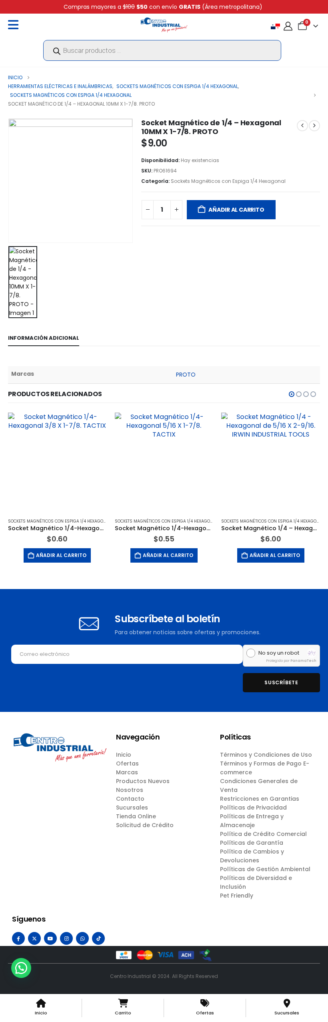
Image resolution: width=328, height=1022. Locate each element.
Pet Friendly (236, 896)
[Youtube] (50, 938)
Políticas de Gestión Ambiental (265, 869)
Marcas (127, 772)
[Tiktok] (98, 938)
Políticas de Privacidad (253, 808)
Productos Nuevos (143, 781)
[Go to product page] (57, 462)
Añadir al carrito (236, 210)
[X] (34, 938)
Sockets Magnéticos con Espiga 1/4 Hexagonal (228, 181)
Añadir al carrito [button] (61, 555)
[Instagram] (66, 938)
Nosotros (129, 790)
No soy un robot (278, 653)
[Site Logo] (164, 24)
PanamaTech (303, 660)
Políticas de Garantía (251, 843)
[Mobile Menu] (15, 25)
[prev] (302, 125)
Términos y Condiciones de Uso (266, 755)
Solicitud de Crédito (145, 825)
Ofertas (127, 763)
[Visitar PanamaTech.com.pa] (311, 653)
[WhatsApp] (82, 938)
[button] (291, 394)
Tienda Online (136, 816)
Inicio (123, 755)
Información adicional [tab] (43, 338)
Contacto (130, 799)
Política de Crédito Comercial (263, 834)
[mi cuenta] (288, 26)
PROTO (186, 375)
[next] (314, 125)
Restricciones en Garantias (259, 799)
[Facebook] (18, 938)
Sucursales (132, 808)
